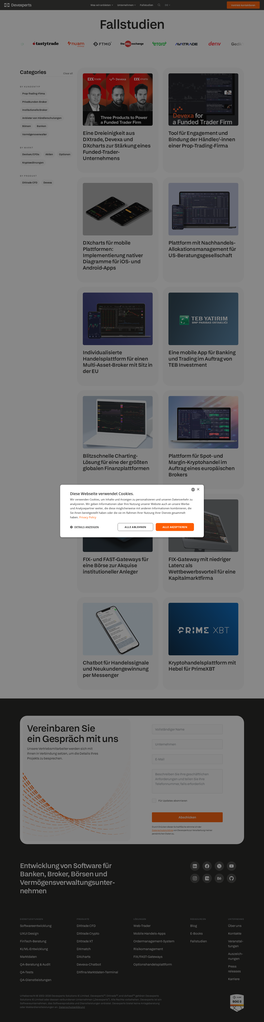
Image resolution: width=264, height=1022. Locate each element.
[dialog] (132, 511)
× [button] (198, 489)
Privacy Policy (87, 517)
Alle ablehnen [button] (135, 527)
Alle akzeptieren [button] (175, 527)
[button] (84, 527)
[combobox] (193, 489)
